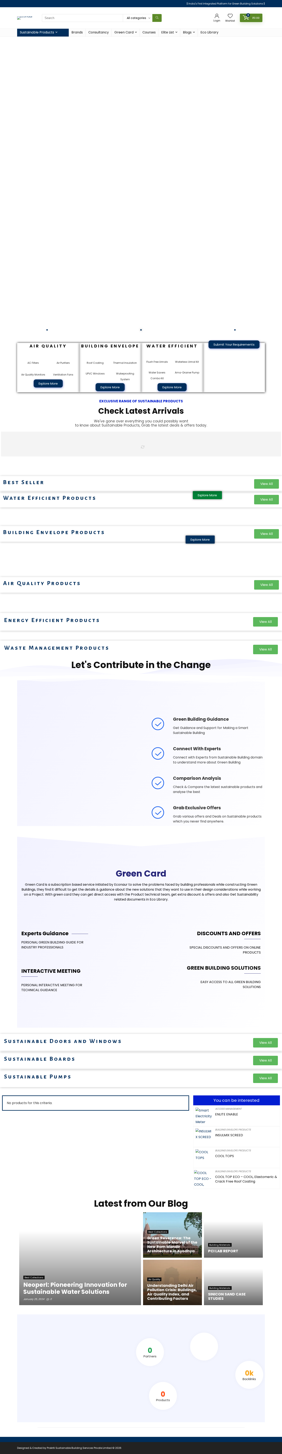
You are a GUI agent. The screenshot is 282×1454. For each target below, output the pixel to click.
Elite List (167, 32)
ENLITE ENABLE (226, 1114)
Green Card (124, 32)
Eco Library (209, 32)
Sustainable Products (37, 32)
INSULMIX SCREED (229, 1135)
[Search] (157, 18)
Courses (149, 32)
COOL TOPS (224, 1156)
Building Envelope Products (233, 1129)
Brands (77, 32)
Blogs (187, 32)
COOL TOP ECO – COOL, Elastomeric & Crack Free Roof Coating (246, 1179)
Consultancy (98, 32)
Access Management (228, 1108)
